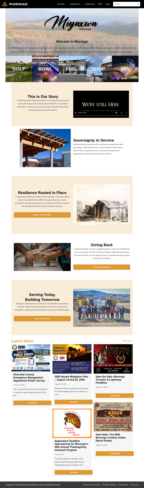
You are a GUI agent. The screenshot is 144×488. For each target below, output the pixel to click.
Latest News (22, 341)
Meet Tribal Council (42, 318)
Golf (18, 68)
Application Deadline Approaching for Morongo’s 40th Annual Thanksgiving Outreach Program (71, 445)
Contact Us (134, 485)
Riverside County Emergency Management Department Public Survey (29, 377)
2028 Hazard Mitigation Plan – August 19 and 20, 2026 (71, 378)
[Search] (138, 4)
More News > (127, 341)
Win (125, 68)
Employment (123, 485)
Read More (33, 403)
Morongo (18, 4)
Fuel (72, 68)
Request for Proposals (91, 485)
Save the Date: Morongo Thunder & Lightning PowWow (110, 379)
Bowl (45, 68)
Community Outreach (101, 267)
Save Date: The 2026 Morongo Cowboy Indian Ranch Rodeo (111, 437)
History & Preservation (42, 215)
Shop (98, 68)
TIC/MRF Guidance (109, 485)
